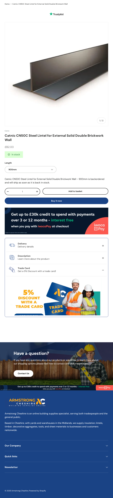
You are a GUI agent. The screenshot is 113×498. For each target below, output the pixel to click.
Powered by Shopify (37, 491)
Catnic (7, 131)
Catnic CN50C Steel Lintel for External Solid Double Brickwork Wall (40, 4)
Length (8, 163)
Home (7, 4)
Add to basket (75, 191)
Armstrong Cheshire (19, 491)
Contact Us (23, 373)
